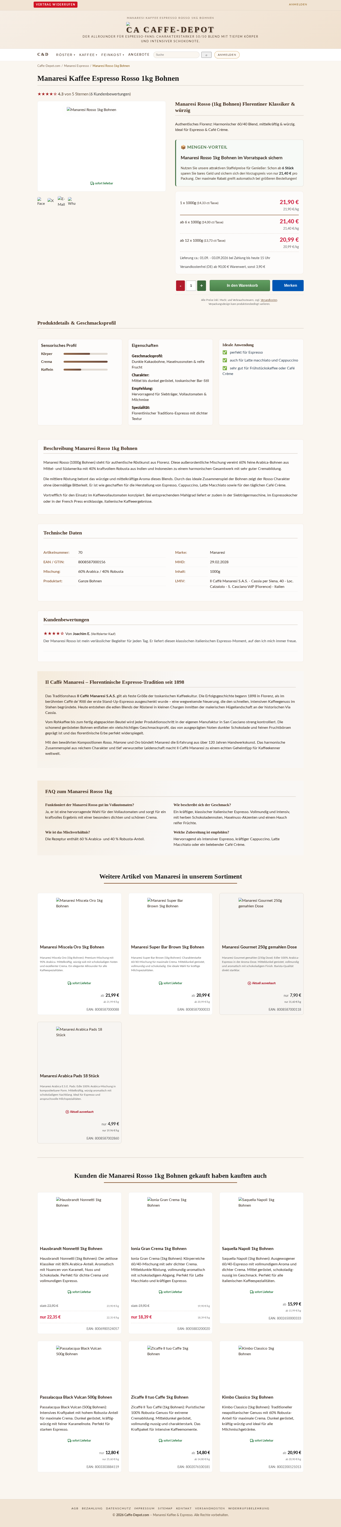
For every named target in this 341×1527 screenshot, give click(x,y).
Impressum (144, 1508)
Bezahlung (92, 1508)
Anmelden (227, 54)
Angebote (139, 54)
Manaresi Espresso (76, 66)
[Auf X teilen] (51, 201)
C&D (43, 54)
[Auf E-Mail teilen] (61, 201)
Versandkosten (269, 300)
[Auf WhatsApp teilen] (71, 201)
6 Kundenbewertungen (110, 94)
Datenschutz (118, 1508)
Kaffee (88, 54)
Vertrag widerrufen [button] (55, 4)
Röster (65, 54)
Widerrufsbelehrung (249, 1508)
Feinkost (113, 54)
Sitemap (165, 1508)
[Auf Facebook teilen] (41, 201)
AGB (75, 1508)
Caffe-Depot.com (48, 66)
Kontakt (184, 1508)
